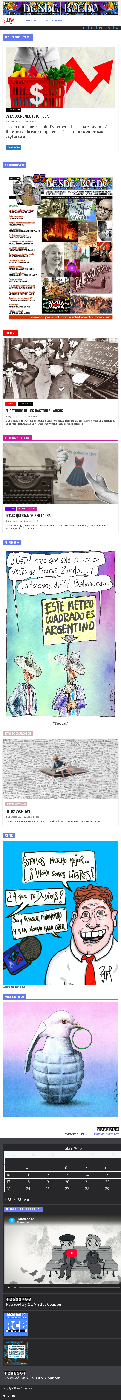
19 (47, 1181)
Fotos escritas (17, 811)
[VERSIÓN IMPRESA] (60, 172)
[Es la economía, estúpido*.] (60, 77)
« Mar (9, 1199)
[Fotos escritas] (60, 769)
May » (23, 1199)
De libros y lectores (27, 509)
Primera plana (13, 110)
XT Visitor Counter (102, 1134)
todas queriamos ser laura (41, 19)
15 (107, 1175)
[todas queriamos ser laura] (60, 473)
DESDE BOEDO (31, 1388)
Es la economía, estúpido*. (27, 116)
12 (47, 1175)
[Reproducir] (8, 1287)
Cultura (10, 509)
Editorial (11, 404)
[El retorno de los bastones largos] (60, 368)
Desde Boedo (29, 121)
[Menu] (5, 28)
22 (107, 1181)
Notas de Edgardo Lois (16, 804)
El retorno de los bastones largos (34, 410)
